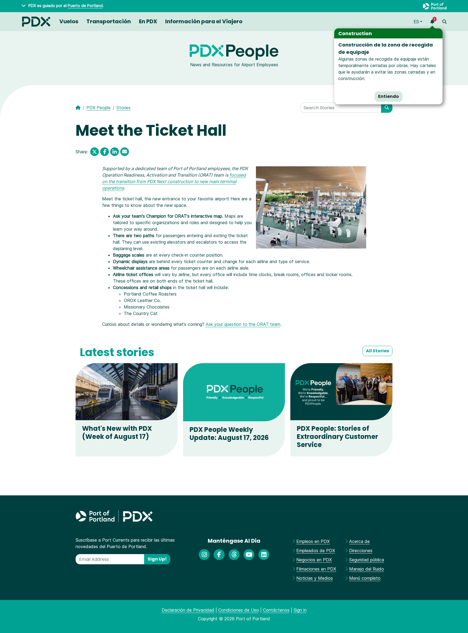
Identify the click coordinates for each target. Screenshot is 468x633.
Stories (123, 107)
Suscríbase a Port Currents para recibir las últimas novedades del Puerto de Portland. (125, 543)
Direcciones (360, 550)
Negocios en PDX (314, 559)
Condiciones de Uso (238, 610)
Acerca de (359, 541)
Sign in (300, 610)
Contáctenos (276, 610)
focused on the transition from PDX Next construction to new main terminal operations (174, 181)
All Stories (377, 351)
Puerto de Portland (85, 5)
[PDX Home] (36, 21)
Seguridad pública (366, 559)
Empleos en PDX (313, 541)
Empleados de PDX (315, 550)
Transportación (108, 21)
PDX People (98, 107)
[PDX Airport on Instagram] (204, 555)
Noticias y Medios (314, 578)
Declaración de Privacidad (188, 610)
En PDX (148, 21)
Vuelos (68, 21)
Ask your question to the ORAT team (243, 324)
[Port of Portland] (435, 6)
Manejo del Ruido (366, 569)
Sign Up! (157, 559)
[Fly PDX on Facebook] (219, 555)
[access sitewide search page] (444, 21)
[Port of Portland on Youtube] (249, 555)
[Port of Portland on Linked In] (264, 555)
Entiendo (388, 96)
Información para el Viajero (203, 21)
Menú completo (365, 578)
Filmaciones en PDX (316, 569)
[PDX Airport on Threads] (234, 555)
